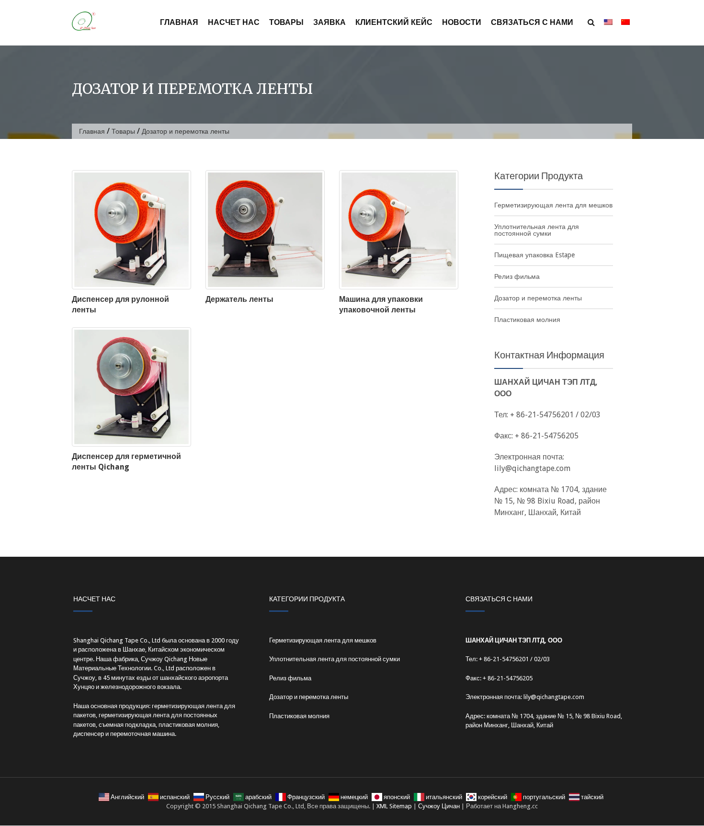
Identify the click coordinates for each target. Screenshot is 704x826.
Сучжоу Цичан (439, 806)
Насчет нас (234, 22)
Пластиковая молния (527, 319)
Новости (461, 22)
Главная (179, 22)
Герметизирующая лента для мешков (553, 205)
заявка (329, 22)
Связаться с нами (532, 22)
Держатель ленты (239, 299)
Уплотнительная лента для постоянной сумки (536, 230)
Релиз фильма (517, 276)
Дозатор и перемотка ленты (538, 298)
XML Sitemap (394, 806)
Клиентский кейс (393, 22)
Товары (286, 22)
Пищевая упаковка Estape (534, 255)
